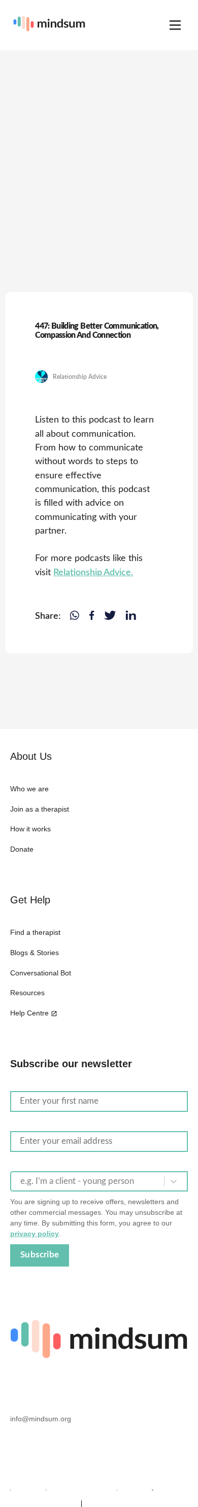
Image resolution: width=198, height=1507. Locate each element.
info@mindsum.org (40, 1419)
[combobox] (21, 1181)
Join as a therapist (39, 809)
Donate (22, 849)
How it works (30, 829)
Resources (27, 993)
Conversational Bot (40, 973)
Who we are (29, 789)
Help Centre (29, 1013)
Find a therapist (35, 932)
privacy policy (34, 1234)
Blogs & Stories (34, 953)
